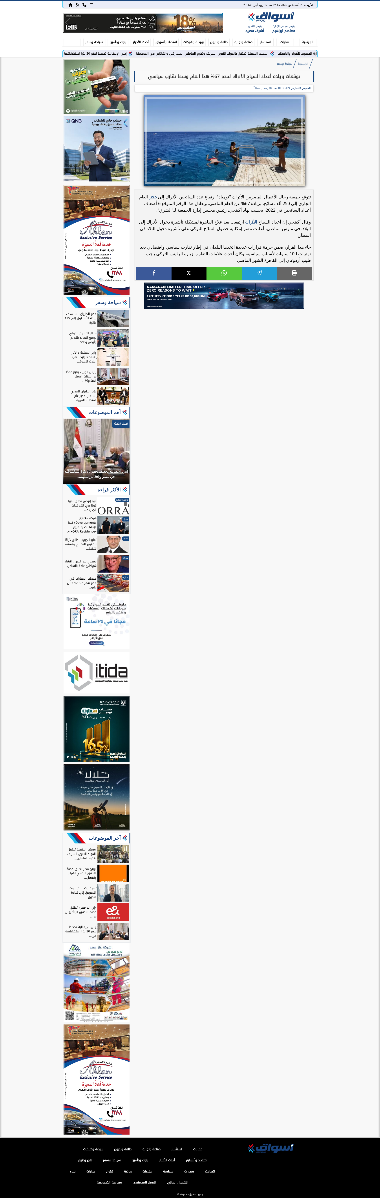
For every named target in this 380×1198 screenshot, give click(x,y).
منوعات (147, 1171)
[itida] (96, 673)
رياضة (128, 1171)
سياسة (168, 1171)
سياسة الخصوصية (109, 1182)
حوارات (90, 1171)
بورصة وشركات (193, 42)
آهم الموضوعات (104, 412)
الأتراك (251, 222)
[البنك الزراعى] (96, 729)
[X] (189, 273)
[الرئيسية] (70, 4)
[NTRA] (96, 622)
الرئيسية (308, 42)
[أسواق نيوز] (270, 17)
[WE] (224, 296)
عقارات (284, 42)
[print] (294, 273)
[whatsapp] (224, 273)
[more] (91, 4)
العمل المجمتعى (144, 1182)
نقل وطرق (85, 1160)
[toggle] (72, 41)
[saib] (96, 798)
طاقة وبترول (219, 42)
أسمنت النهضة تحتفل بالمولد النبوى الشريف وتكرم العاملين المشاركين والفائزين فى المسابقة (247, 54)
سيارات (189, 1171)
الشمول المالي (177, 1182)
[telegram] (259, 273)
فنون (109, 1171)
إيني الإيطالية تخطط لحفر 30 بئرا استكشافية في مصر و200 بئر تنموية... (121, 54)
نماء (72, 1171)
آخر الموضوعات (105, 838)
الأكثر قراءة (109, 489)
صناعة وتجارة (243, 42)
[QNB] (96, 150)
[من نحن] (84, 4)
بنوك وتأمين (118, 42)
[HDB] (96, 87)
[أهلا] (96, 240)
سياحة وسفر (94, 42)
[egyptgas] (96, 983)
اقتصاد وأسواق (166, 42)
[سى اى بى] (143, 23)
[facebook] (154, 273)
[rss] (77, 4)
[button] (68, 23)
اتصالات (210, 1171)
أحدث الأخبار (141, 42)
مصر (153, 197)
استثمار (265, 42)
